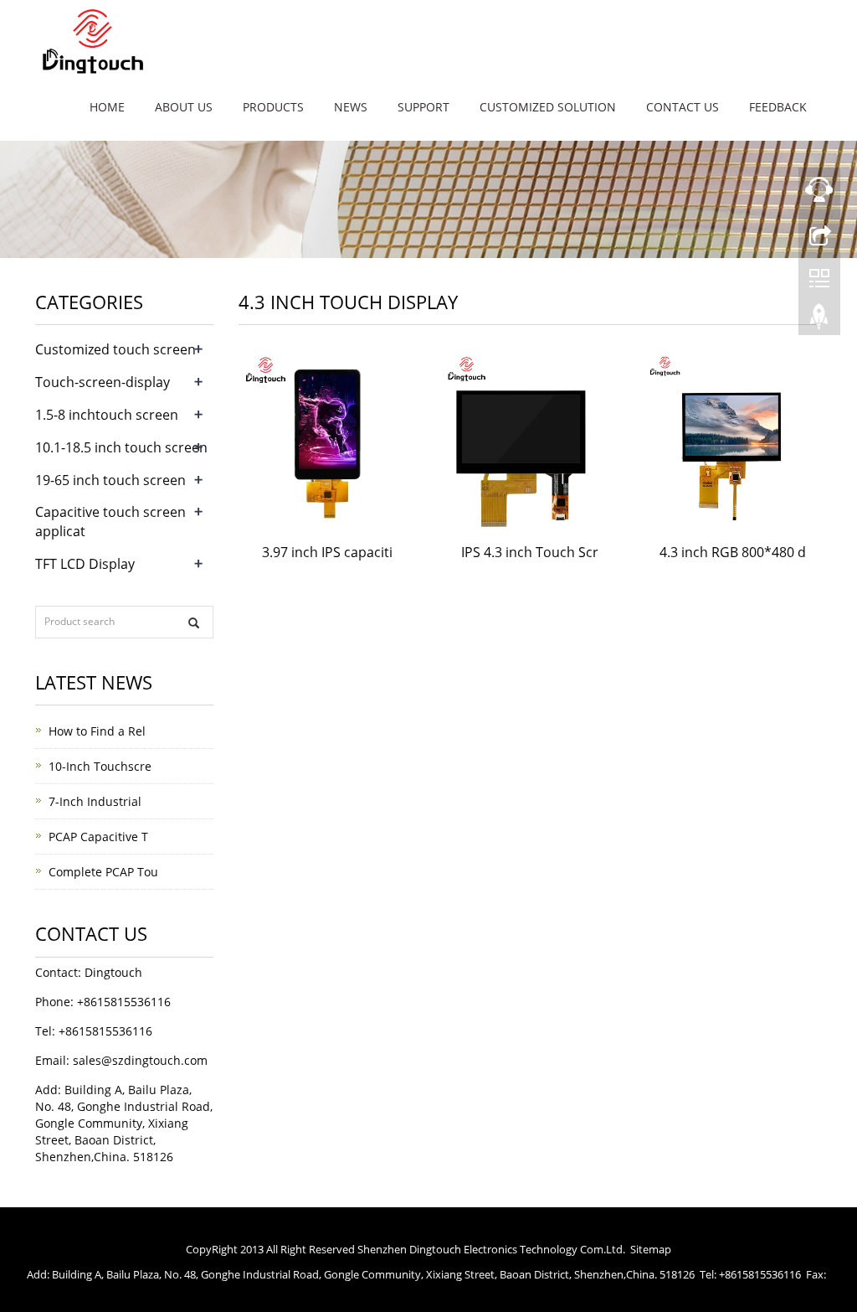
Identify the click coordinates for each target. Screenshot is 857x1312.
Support (423, 107)
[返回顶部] (819, 321)
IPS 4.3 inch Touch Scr (529, 552)
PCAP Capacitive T (98, 837)
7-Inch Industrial (95, 801)
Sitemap (650, 1249)
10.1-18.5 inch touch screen (121, 447)
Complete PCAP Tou (103, 872)
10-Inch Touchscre (100, 766)
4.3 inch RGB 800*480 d (732, 552)
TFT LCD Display (85, 564)
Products (273, 107)
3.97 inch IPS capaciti (327, 552)
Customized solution (548, 107)
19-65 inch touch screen (110, 480)
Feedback (778, 107)
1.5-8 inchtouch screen (106, 414)
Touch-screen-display (102, 382)
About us (184, 107)
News (350, 107)
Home (107, 107)
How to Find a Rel (97, 731)
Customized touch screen (115, 349)
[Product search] (194, 622)
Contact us (682, 107)
